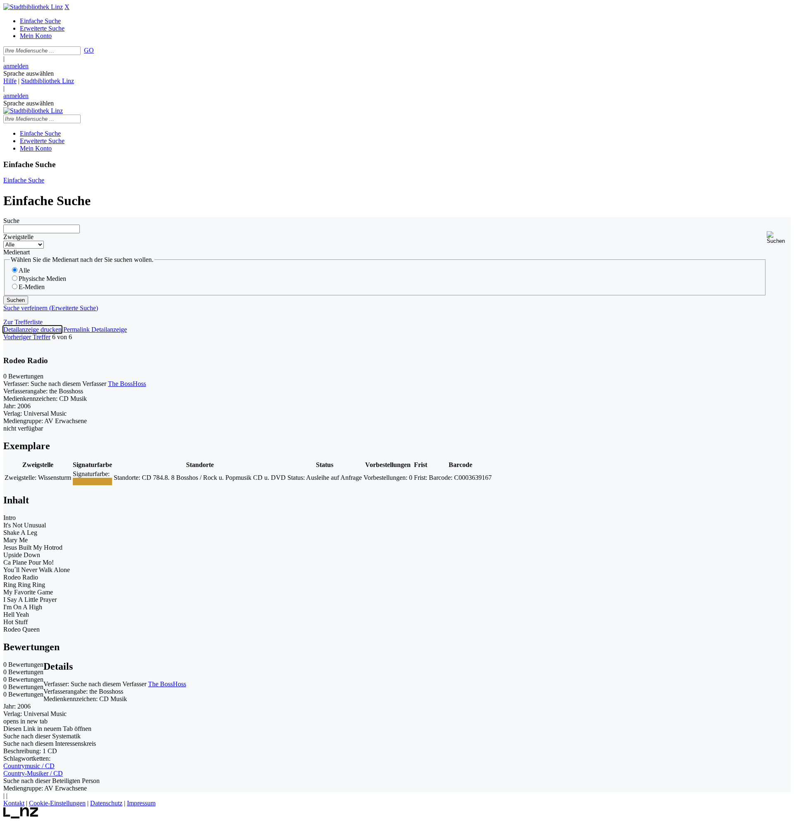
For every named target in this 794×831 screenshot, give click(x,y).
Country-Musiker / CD (33, 773)
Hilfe (10, 80)
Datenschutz (106, 803)
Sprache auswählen (28, 73)
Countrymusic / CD (29, 765)
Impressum (141, 803)
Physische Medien (42, 278)
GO (89, 50)
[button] (779, 237)
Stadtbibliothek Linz (47, 80)
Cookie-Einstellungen (57, 803)
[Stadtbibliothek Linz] (33, 6)
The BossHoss (127, 383)
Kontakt (13, 803)
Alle (24, 270)
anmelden (16, 65)
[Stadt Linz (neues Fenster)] (20, 816)
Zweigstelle (18, 236)
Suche (11, 220)
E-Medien (32, 286)
